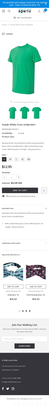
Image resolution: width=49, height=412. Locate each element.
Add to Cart (13, 287)
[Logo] (25, 10)
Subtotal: (6, 183)
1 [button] (19, 311)
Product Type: (8, 137)
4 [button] (29, 311)
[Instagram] (13, 388)
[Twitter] (7, 388)
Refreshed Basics (10, 129)
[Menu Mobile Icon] (3, 11)
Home (4, 25)
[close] (45, 4)
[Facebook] (3, 388)
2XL (28, 159)
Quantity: (6, 172)
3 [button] (26, 311)
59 (7, 196)
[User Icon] (39, 11)
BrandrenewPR (36, 399)
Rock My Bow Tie (13, 291)
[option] (24, 17)
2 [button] (23, 311)
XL (23, 159)
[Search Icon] (9, 11)
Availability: (7, 133)
